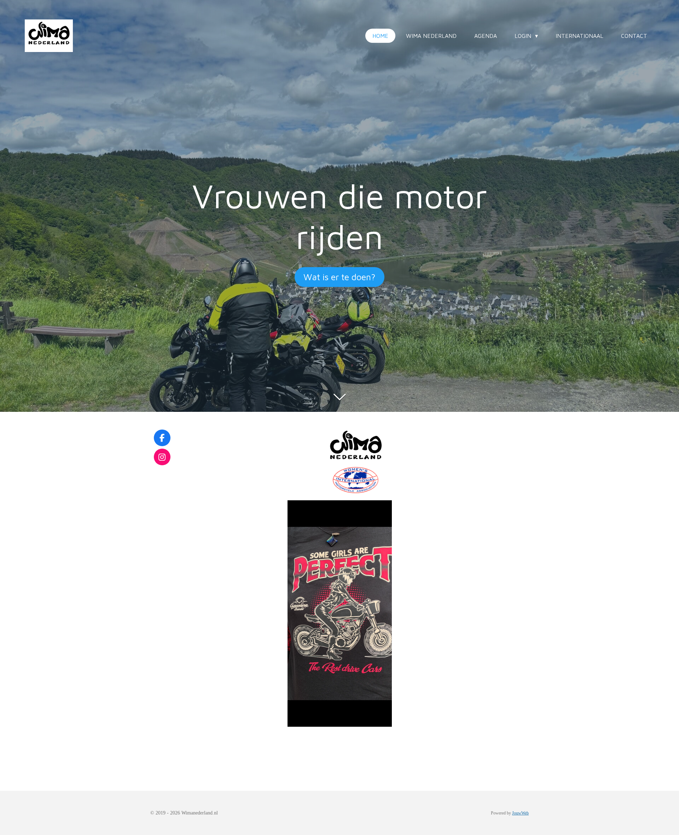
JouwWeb (520, 813)
